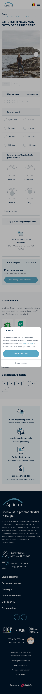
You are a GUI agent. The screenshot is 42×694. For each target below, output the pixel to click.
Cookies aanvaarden (21, 354)
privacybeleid (28, 343)
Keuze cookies (21, 363)
